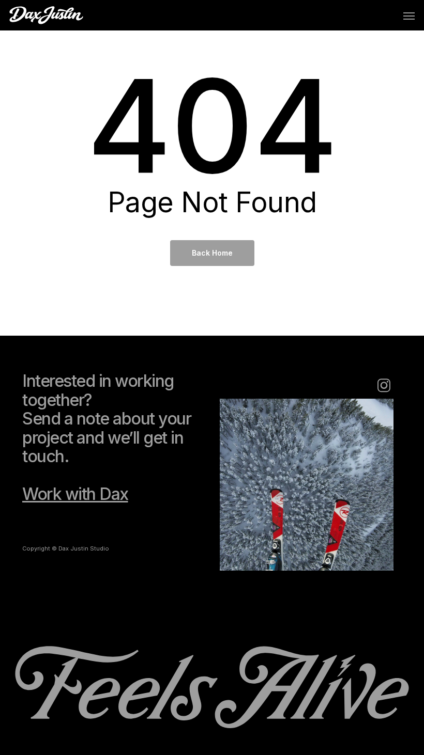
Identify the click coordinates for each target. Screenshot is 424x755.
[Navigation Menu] (409, 15)
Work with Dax (75, 494)
